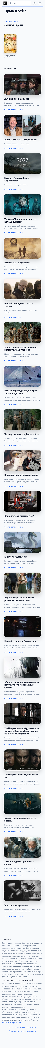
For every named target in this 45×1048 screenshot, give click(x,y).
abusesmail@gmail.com (11, 1022)
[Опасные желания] (10, 43)
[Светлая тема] (34, 3)
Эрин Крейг (7, 57)
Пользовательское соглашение (22, 1028)
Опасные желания (9, 55)
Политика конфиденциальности (22, 1031)
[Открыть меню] (40, 3)
